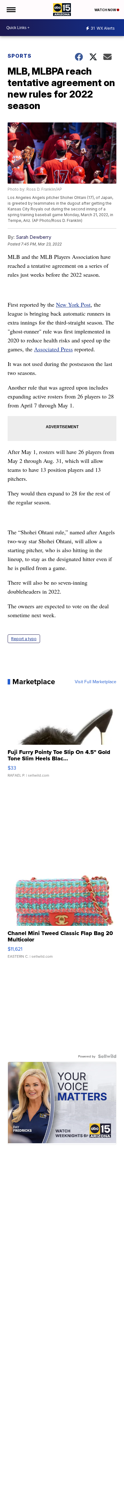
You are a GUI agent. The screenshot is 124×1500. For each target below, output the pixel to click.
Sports (19, 56)
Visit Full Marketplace (95, 681)
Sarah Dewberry (33, 237)
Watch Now (105, 10)
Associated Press (53, 349)
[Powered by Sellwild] (107, 1056)
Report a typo (24, 638)
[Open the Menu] (11, 10)
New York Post (73, 304)
